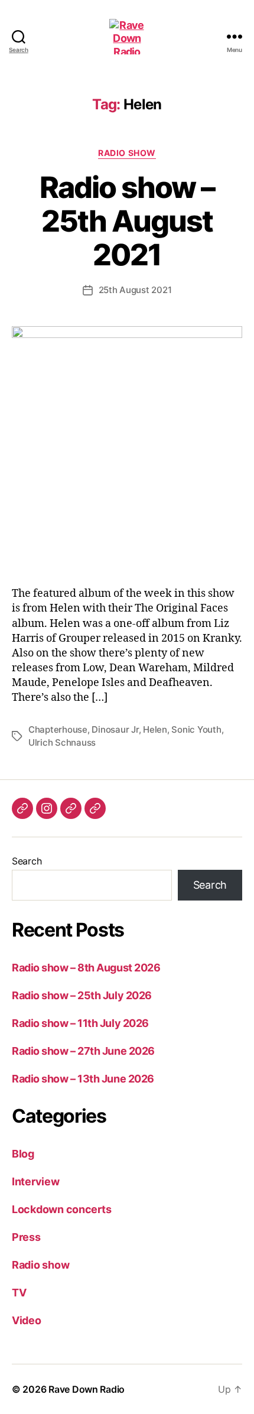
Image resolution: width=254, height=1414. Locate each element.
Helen (155, 729)
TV (19, 1292)
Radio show (126, 153)
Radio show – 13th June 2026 (83, 1078)
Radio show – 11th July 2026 (80, 1023)
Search (26, 861)
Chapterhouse (57, 729)
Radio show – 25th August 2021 (127, 221)
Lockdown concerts (61, 1209)
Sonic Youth (196, 729)
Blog (23, 1154)
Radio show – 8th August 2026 (86, 967)
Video (26, 1320)
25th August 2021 (135, 289)
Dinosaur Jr (115, 729)
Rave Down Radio (86, 1389)
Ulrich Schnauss (62, 742)
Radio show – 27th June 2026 (83, 1051)
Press (26, 1237)
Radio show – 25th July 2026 (82, 995)
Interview (36, 1181)
